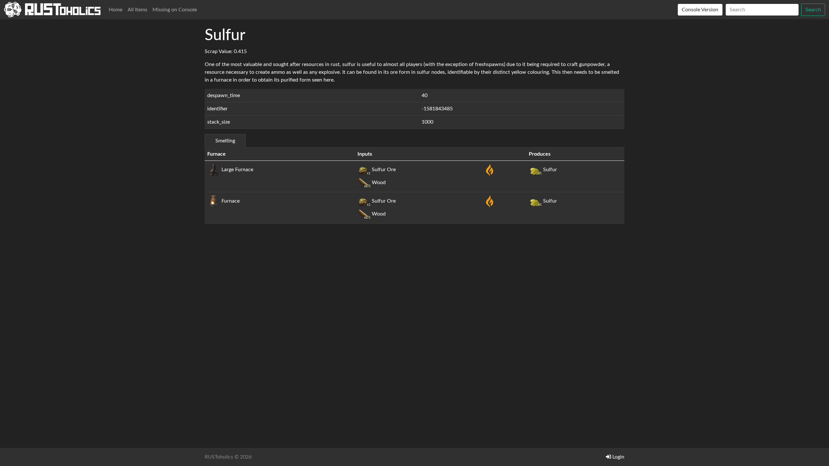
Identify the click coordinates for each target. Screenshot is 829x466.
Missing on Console (175, 9)
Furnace (230, 201)
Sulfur (547, 169)
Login (617, 457)
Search (813, 9)
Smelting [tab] (225, 140)
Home (115, 9)
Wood (375, 182)
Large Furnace (236, 169)
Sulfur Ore (381, 169)
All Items (137, 9)
